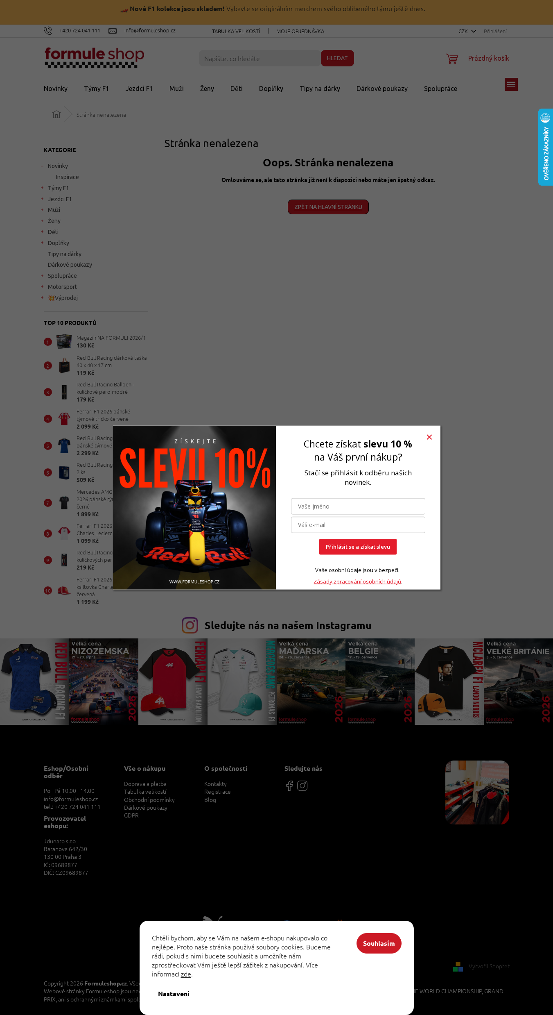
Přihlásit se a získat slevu (358, 546)
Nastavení (174, 993)
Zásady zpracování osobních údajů (357, 581)
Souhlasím (379, 943)
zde (186, 973)
